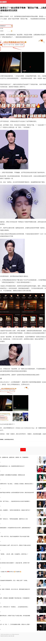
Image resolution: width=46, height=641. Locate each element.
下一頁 (23, 449)
